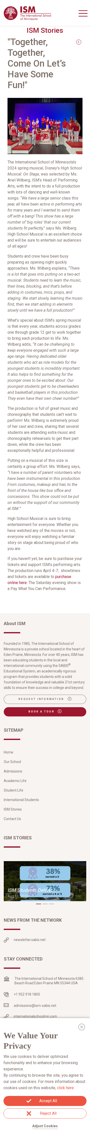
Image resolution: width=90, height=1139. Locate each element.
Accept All (48, 1100)
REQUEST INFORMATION (41, 699)
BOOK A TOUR (42, 711)
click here (65, 1087)
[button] (38, 903)
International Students (21, 800)
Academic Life (15, 781)
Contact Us (12, 819)
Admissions (13, 771)
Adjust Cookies (45, 1126)
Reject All (48, 1113)
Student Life (13, 790)
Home (8, 752)
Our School (12, 762)
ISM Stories (13, 809)
